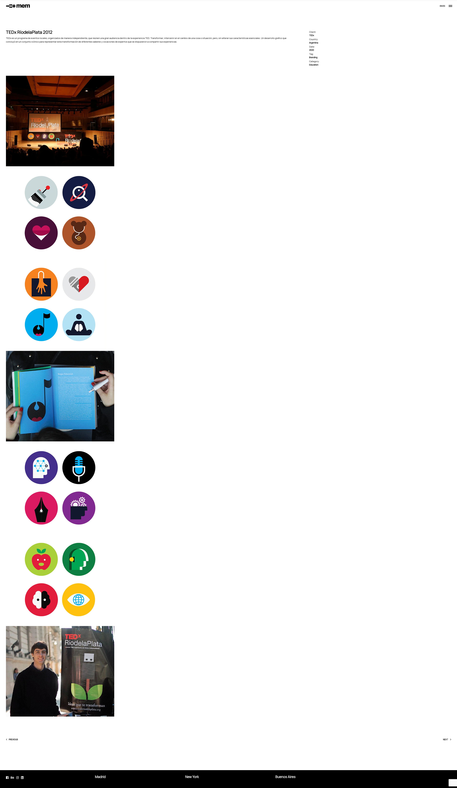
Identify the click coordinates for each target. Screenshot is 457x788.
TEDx (311, 35)
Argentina (313, 42)
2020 (311, 50)
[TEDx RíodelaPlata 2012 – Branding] (228, 121)
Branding (313, 57)
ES (444, 6)
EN (441, 6)
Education (313, 64)
